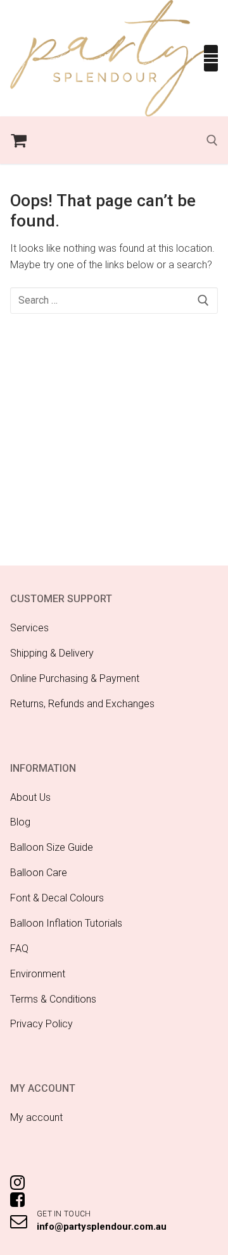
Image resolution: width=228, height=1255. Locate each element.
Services (29, 628)
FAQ (19, 949)
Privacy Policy (41, 1024)
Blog (20, 822)
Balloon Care (38, 873)
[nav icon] (211, 58)
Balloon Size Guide (51, 847)
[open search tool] (212, 140)
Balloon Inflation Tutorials (66, 923)
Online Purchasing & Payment (74, 678)
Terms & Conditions (53, 999)
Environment (37, 974)
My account (36, 1117)
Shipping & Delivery (52, 653)
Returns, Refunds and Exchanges (82, 704)
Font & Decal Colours (57, 898)
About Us (30, 797)
